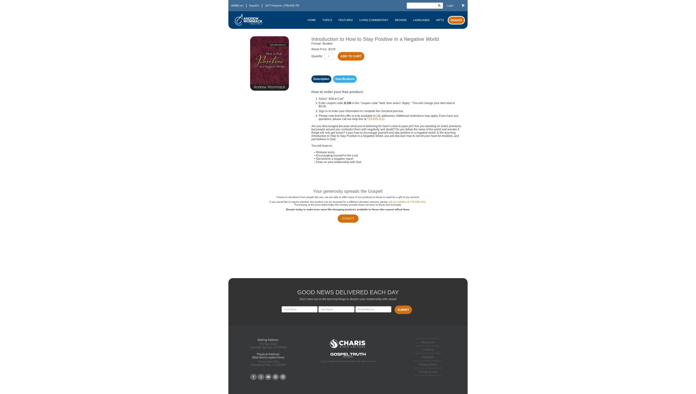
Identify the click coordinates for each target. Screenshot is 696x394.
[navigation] (263, 5)
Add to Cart (351, 56)
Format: (316, 43)
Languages (421, 20)
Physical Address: (268, 354)
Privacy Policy (428, 364)
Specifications (345, 79)
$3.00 (331, 49)
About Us (427, 342)
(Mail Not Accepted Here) (268, 357)
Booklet (327, 43)
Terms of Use (428, 372)
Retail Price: (319, 49)
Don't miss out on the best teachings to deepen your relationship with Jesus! (348, 299)
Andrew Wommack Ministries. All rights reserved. (352, 361)
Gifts (440, 20)
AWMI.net (237, 5)
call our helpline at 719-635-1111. (407, 201)
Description (321, 79)
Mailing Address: (268, 339)
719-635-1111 (376, 119)
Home (312, 20)
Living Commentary (373, 20)
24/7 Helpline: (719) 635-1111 (282, 5)
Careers (427, 349)
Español (254, 5)
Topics (327, 20)
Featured (346, 20)
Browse (401, 20)
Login (450, 5)
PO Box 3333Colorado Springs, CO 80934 (268, 346)
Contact (427, 357)
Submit (403, 310)
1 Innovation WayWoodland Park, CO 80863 (268, 363)
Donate (456, 20)
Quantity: (317, 56)
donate (348, 218)
